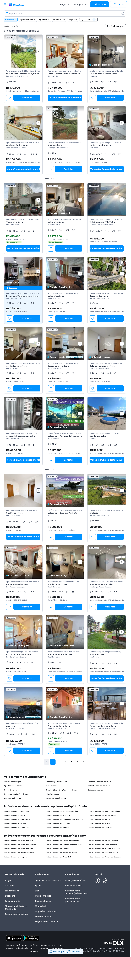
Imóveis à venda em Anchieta (58, 815)
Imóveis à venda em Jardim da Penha (61, 853)
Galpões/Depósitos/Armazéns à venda (62, 790)
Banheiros (58, 19)
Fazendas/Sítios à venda (56, 782)
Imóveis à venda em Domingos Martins (62, 811)
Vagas (71, 19)
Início (6, 26)
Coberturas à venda (12, 798)
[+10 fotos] (65, 51)
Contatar (27, 97)
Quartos (43, 19)
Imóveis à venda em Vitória (15, 823)
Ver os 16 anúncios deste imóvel (23, 248)
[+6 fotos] (65, 199)
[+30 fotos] (23, 343)
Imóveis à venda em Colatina (100, 828)
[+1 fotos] (107, 273)
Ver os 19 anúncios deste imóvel (23, 536)
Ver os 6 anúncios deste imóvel (106, 459)
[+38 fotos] (23, 271)
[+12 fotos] (23, 490)
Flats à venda (51, 786)
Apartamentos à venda (14, 786)
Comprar (79, 4)
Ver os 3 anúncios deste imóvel (65, 97)
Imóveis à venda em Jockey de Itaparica (104, 857)
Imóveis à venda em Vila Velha (16, 811)
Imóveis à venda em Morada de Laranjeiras (63, 845)
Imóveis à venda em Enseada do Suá (103, 853)
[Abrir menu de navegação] (5, 4)
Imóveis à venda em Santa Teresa (102, 815)
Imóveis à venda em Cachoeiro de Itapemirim (64, 819)
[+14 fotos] (65, 273)
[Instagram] (104, 880)
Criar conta (100, 4)
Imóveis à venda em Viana (99, 819)
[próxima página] (83, 762)
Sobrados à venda (95, 790)
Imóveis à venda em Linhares (58, 823)
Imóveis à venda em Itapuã (15, 857)
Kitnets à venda (52, 794)
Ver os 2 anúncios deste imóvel (23, 459)
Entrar (120, 4)
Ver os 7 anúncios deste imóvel (23, 169)
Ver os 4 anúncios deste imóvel (106, 169)
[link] (23, 69)
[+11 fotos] (65, 343)
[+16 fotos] (23, 199)
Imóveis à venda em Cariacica (16, 828)
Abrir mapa (58, 951)
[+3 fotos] (23, 51)
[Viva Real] (18, 4)
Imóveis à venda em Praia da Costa (18, 841)
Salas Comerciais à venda (99, 786)
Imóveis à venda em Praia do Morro (18, 849)
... (12, 26)
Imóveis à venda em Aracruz (99, 823)
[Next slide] (38, 51)
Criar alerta (76, 951)
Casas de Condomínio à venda (17, 794)
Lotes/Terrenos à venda (56, 798)
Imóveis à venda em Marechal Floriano (104, 811)
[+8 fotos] (65, 562)
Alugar (62, 4)
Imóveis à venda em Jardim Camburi (19, 853)
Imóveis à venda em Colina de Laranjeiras (63, 841)
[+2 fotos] (65, 632)
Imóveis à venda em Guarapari (17, 819)
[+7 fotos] (107, 199)
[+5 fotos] (107, 51)
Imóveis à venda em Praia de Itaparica (20, 845)
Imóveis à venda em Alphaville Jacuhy (103, 849)
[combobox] (65, 13)
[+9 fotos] (107, 123)
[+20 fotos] (65, 490)
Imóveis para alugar (12, 782)
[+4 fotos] (65, 123)
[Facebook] (97, 880)
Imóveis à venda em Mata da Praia (102, 845)
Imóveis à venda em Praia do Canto (60, 857)
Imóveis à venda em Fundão (57, 828)
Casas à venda (10, 790)
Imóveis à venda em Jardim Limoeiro (103, 841)
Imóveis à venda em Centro (57, 849)
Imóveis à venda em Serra (14, 815)
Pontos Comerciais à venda (99, 782)
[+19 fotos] (107, 490)
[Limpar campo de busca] (122, 13)
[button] (65, 69)
